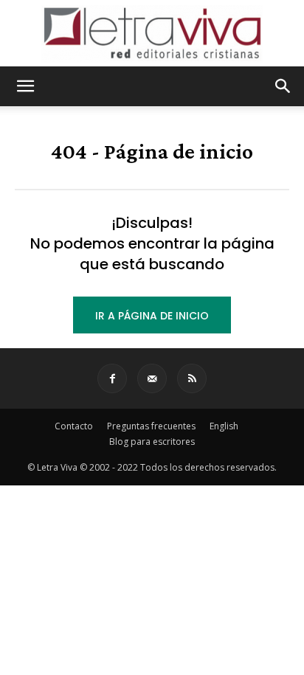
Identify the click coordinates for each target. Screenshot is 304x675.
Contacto (74, 426)
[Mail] (152, 378)
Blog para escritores (152, 441)
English (224, 426)
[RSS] (192, 378)
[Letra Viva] (152, 34)
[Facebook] (112, 378)
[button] (25, 86)
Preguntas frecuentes (151, 426)
